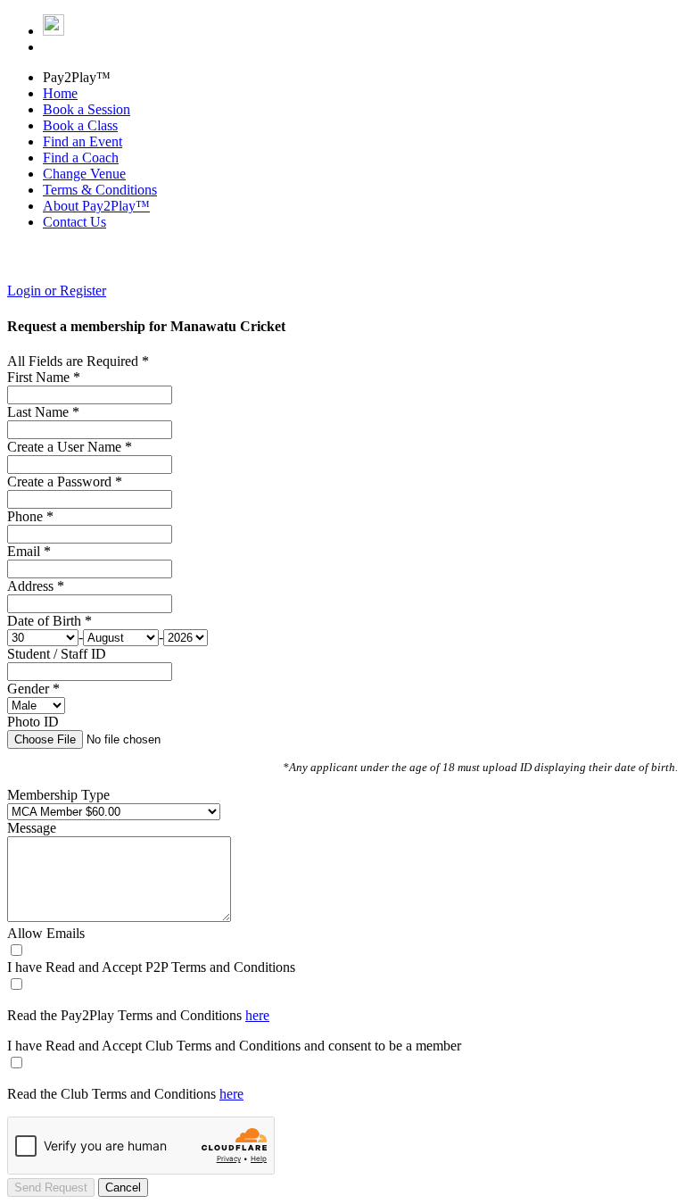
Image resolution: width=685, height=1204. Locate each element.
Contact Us (74, 221)
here (257, 1015)
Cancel (123, 1187)
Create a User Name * (69, 446)
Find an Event (82, 141)
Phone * (30, 516)
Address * (35, 586)
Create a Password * (64, 481)
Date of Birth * (49, 620)
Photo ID (33, 721)
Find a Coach (81, 157)
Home (60, 93)
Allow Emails (46, 933)
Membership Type (58, 794)
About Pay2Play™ (96, 205)
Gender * (33, 688)
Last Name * (43, 411)
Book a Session (86, 109)
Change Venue (84, 173)
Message (31, 827)
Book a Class (80, 125)
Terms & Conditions (100, 189)
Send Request (50, 1187)
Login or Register (56, 290)
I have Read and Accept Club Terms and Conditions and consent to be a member (234, 1045)
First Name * (43, 377)
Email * (29, 551)
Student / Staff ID (56, 653)
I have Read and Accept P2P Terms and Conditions (151, 967)
